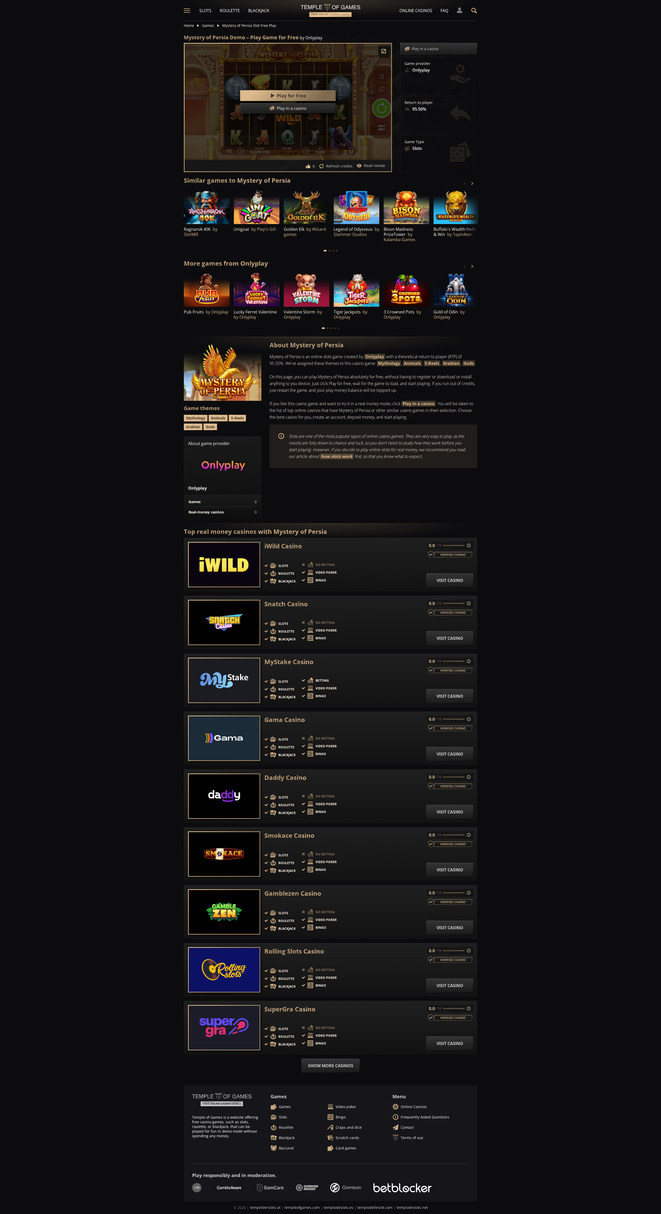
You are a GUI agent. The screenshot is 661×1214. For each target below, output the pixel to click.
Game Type (414, 142)
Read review (374, 165)
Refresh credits (339, 166)
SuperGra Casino (290, 1009)
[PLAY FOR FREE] (256, 207)
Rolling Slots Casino (294, 951)
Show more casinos (330, 1066)
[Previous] (465, 183)
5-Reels (432, 363)
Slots (205, 10)
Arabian (451, 363)
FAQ (444, 10)
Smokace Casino (289, 835)
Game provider (417, 63)
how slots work (336, 456)
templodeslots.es (338, 1207)
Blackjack (258, 10)
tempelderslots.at (265, 1207)
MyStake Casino (288, 662)
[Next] (472, 183)
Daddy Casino (285, 777)
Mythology (389, 363)
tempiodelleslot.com (374, 1207)
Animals (412, 363)
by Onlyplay (311, 38)
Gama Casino (284, 720)
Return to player (419, 102)
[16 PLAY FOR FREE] (207, 207)
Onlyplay (374, 356)
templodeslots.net (412, 1207)
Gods (468, 363)
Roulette (230, 10)
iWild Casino (283, 546)
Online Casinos (415, 10)
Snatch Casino (286, 604)
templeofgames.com (302, 1207)
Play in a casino (425, 48)
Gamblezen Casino (292, 893)
